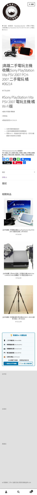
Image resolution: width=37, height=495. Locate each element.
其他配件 (10, 26)
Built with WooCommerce (10, 485)
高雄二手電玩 (19, 153)
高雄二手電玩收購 (9, 155)
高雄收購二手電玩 (20, 155)
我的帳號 (6, 492)
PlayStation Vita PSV (19, 26)
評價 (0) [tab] (4, 177)
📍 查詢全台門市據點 (11, 363)
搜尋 (18, 492)
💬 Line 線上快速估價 (25, 363)
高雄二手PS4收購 (10, 153)
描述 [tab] (3, 172)
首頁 (5, 26)
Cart (28, 490)
